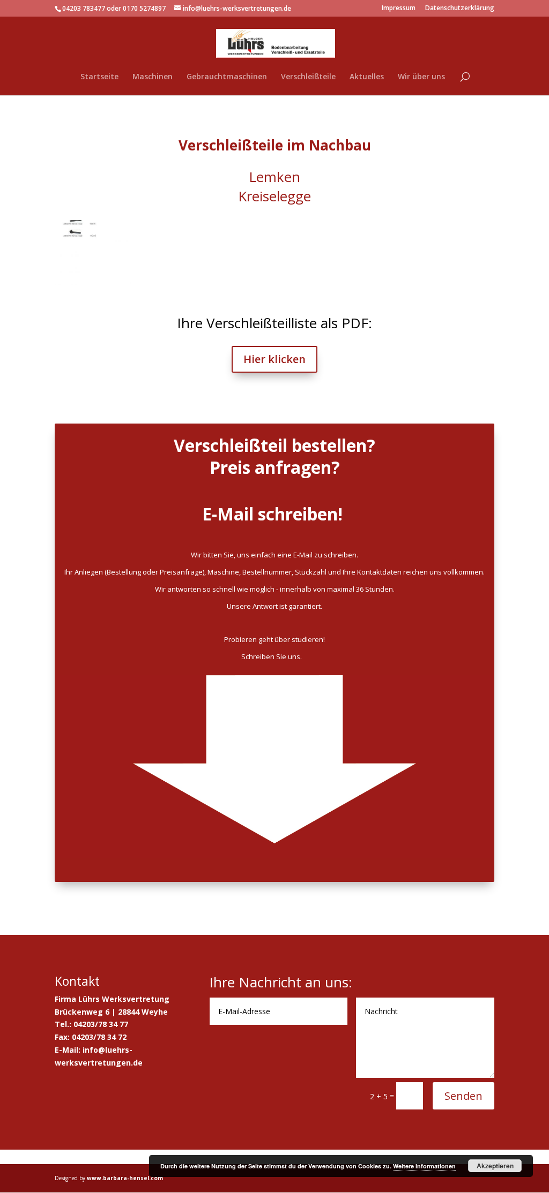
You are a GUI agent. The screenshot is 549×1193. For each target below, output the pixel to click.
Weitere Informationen (424, 1166)
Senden (463, 1096)
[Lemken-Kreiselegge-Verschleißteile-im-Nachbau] (100, 285)
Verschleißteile (308, 77)
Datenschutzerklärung (459, 8)
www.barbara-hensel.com (125, 1178)
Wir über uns (421, 77)
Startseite (99, 77)
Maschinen (152, 77)
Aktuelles (367, 77)
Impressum (399, 8)
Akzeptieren (495, 1166)
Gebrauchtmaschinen (227, 77)
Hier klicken (274, 359)
